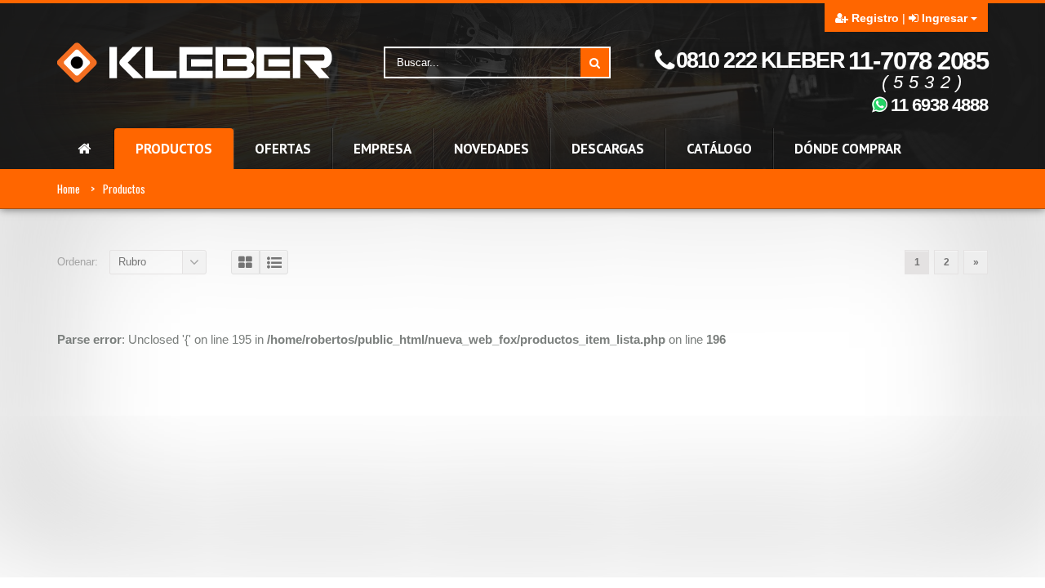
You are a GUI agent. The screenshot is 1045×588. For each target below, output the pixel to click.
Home (68, 188)
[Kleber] (194, 61)
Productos (124, 188)
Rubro (132, 262)
